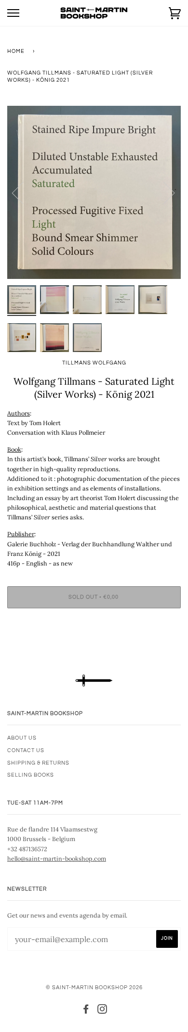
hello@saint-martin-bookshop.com (56, 858)
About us (22, 738)
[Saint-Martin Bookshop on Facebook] (86, 1011)
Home (16, 51)
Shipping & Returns (38, 763)
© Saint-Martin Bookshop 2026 (94, 987)
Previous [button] (23, 192)
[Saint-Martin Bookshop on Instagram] (102, 1011)
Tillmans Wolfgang (94, 362)
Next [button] (163, 192)
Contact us (25, 750)
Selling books (30, 775)
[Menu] (13, 13)
